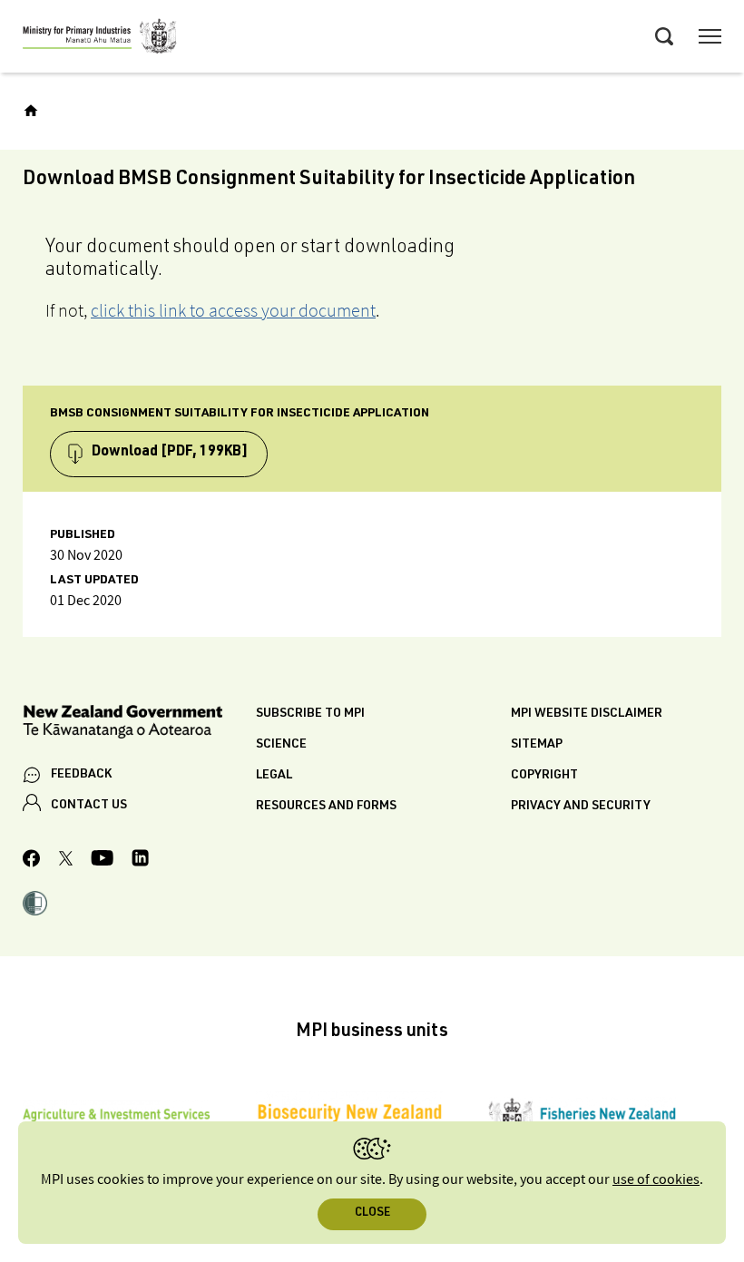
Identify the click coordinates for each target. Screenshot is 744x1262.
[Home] (31, 111)
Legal (274, 775)
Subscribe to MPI (310, 714)
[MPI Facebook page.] (32, 861)
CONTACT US (89, 805)
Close (372, 1213)
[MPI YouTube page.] (102, 860)
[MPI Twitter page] (66, 861)
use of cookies (656, 1179)
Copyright (544, 775)
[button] (35, 905)
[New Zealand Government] (139, 724)
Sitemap (537, 745)
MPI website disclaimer (586, 714)
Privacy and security (581, 806)
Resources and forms (326, 806)
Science (281, 745)
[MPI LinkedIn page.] (140, 860)
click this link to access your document (233, 310)
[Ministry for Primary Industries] (100, 39)
